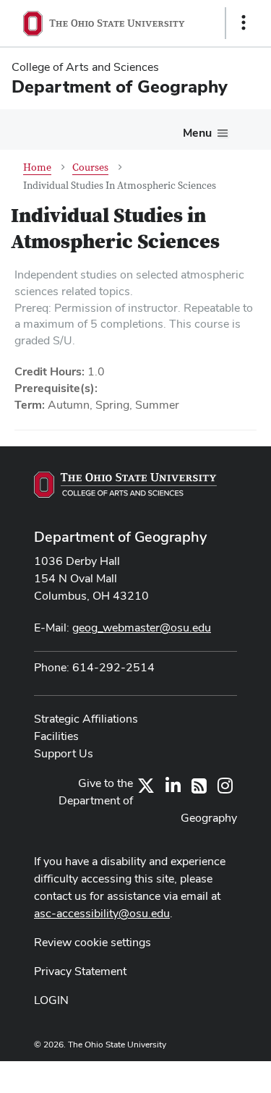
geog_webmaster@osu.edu (141, 627)
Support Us (63, 753)
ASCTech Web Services (192, 1073)
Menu (197, 132)
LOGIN (51, 1000)
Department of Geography (120, 536)
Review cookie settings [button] (92, 942)
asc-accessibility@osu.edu (102, 913)
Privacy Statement (80, 971)
